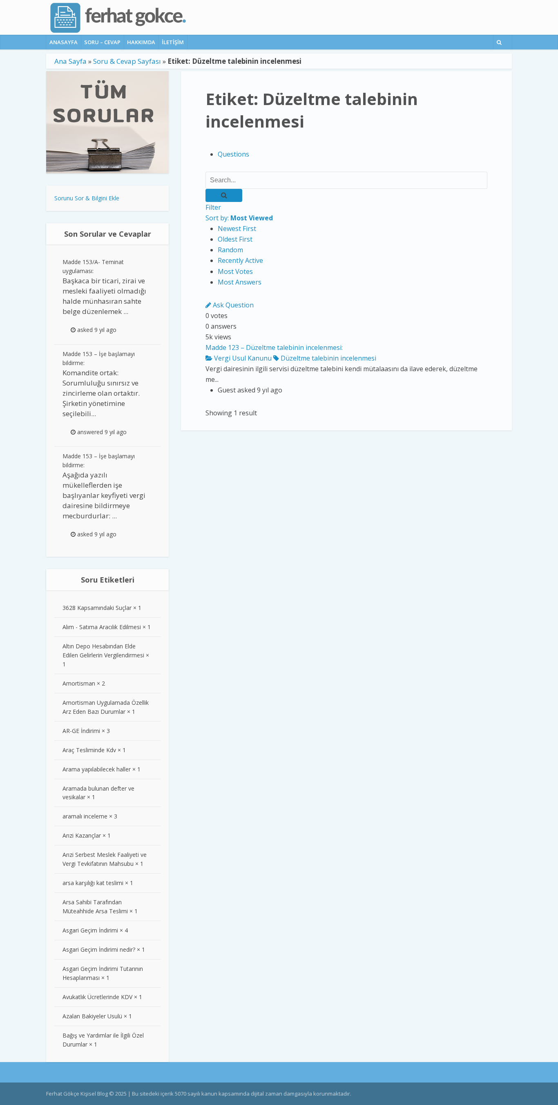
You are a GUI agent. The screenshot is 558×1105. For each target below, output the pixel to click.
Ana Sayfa (70, 61)
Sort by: (239, 217)
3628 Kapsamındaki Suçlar (97, 608)
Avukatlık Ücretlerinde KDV (97, 997)
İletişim (173, 42)
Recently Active (240, 260)
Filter (213, 207)
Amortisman (78, 683)
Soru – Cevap (102, 42)
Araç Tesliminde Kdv (89, 750)
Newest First (237, 228)
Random (230, 249)
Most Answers (239, 282)
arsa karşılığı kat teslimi (92, 883)
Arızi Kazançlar (81, 835)
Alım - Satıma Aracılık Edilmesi (101, 627)
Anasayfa (63, 42)
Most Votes (235, 271)
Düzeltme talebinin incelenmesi (327, 358)
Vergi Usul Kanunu (242, 358)
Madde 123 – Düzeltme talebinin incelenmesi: (274, 347)
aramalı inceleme (84, 816)
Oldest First (235, 239)
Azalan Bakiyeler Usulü (92, 1016)
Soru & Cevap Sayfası (127, 61)
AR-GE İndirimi (81, 731)
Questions (233, 154)
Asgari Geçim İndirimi (90, 930)
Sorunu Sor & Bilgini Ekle (86, 198)
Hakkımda (141, 42)
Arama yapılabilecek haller (96, 769)
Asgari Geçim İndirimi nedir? (98, 949)
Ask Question (232, 304)
